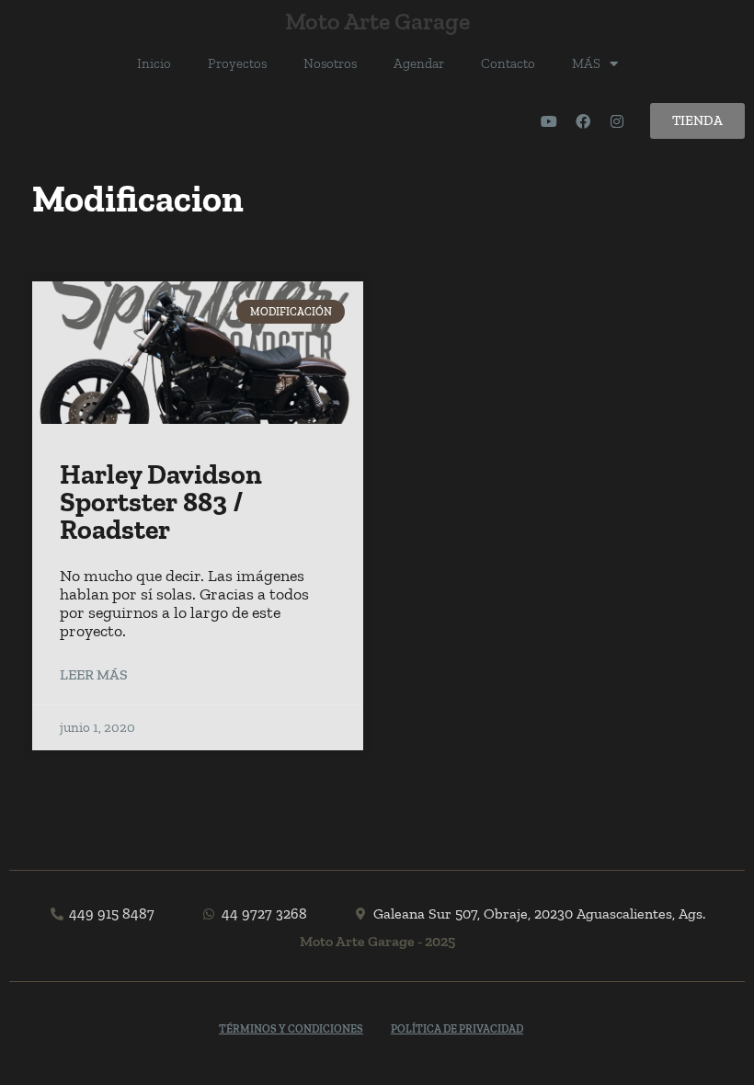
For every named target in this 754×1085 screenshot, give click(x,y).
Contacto (508, 63)
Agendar (419, 63)
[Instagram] (617, 121)
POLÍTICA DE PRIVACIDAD (457, 1028)
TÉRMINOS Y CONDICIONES (291, 1028)
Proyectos (237, 63)
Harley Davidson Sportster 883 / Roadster (161, 502)
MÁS (586, 63)
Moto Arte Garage (377, 21)
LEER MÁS (94, 674)
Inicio (154, 63)
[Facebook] (583, 121)
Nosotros (330, 63)
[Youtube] (549, 121)
